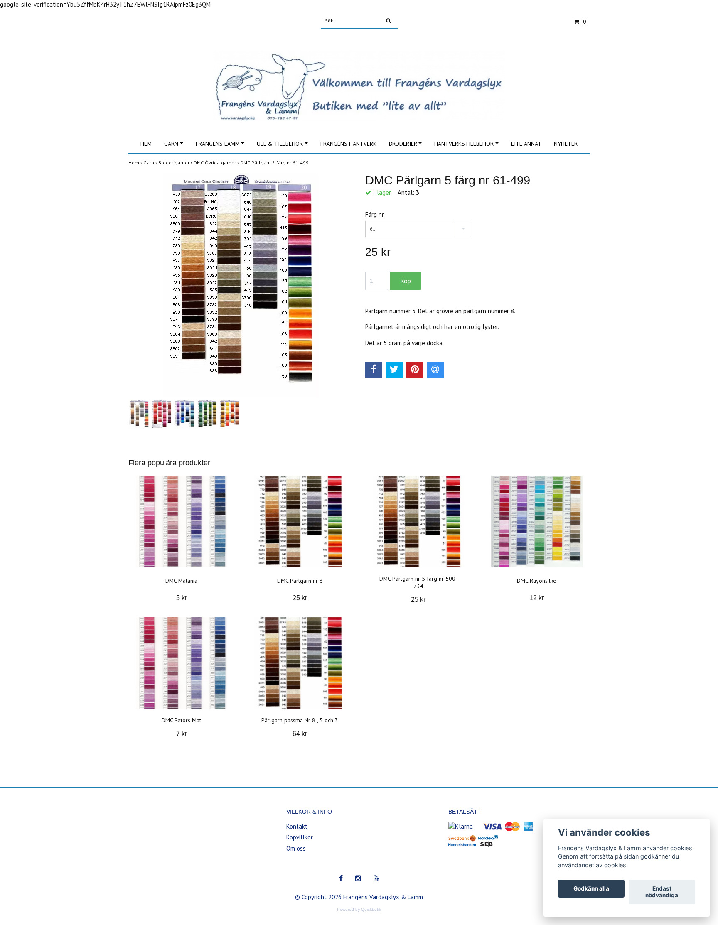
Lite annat (526, 143)
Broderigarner (176, 162)
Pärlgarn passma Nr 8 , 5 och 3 (299, 720)
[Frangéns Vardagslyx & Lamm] (358, 77)
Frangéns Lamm (218, 143)
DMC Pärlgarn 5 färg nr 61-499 (275, 162)
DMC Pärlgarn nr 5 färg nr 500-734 (418, 582)
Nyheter (566, 143)
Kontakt (296, 826)
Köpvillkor (299, 837)
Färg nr (374, 214)
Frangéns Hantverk (348, 143)
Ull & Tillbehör (280, 143)
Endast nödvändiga (661, 892)
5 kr (181, 597)
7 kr (181, 733)
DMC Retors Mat (181, 720)
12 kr (536, 597)
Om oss (296, 848)
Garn (171, 143)
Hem (146, 143)
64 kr (300, 733)
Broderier (403, 143)
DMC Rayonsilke (536, 580)
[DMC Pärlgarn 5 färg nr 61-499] (240, 285)
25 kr (300, 597)
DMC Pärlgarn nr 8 (300, 580)
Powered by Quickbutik (359, 909)
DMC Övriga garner (217, 162)
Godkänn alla (591, 889)
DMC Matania (181, 580)
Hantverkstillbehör (464, 143)
